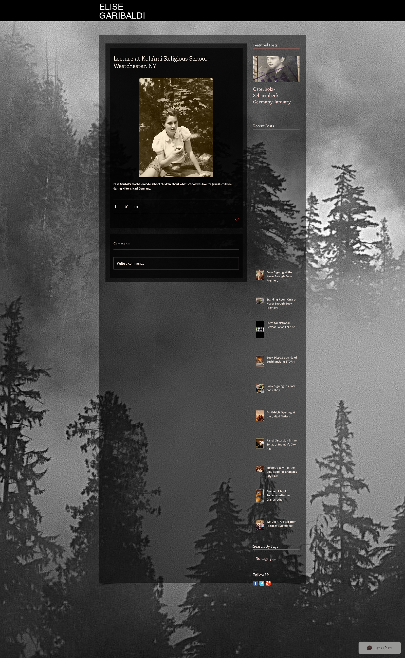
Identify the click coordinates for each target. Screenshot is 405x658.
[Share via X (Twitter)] (126, 206)
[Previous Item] (260, 69)
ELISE (111, 7)
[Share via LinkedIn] (136, 206)
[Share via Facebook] (115, 206)
